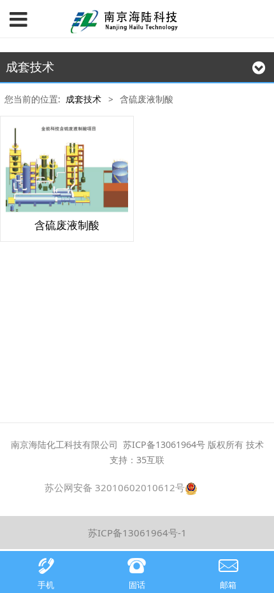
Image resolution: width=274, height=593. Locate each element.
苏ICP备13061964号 (164, 444)
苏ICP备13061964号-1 (137, 532)
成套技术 (83, 99)
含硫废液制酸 (66, 225)
